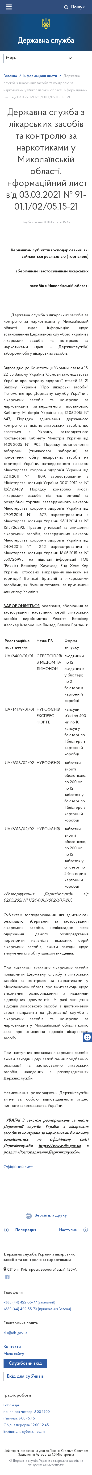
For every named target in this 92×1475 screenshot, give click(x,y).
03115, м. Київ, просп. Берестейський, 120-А (41, 1270)
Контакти (12, 1347)
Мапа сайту (14, 1354)
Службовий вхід (25, 1363)
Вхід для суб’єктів (25, 1376)
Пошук (78, 7)
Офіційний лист (18, 1167)
